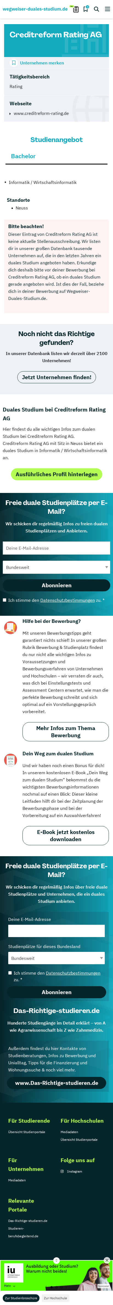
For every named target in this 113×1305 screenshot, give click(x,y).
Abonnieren (57, 585)
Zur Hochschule (55, 1298)
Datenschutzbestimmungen (67, 600)
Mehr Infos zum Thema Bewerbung (65, 731)
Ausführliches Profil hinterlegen (57, 474)
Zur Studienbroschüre (21, 1298)
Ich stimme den (56, 600)
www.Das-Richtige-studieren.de (56, 1082)
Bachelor (23, 156)
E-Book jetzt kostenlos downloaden (66, 835)
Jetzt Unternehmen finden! (56, 377)
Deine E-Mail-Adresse (29, 919)
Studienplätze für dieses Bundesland (44, 946)
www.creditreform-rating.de (41, 113)
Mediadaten (69, 1132)
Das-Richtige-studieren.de (27, 1221)
